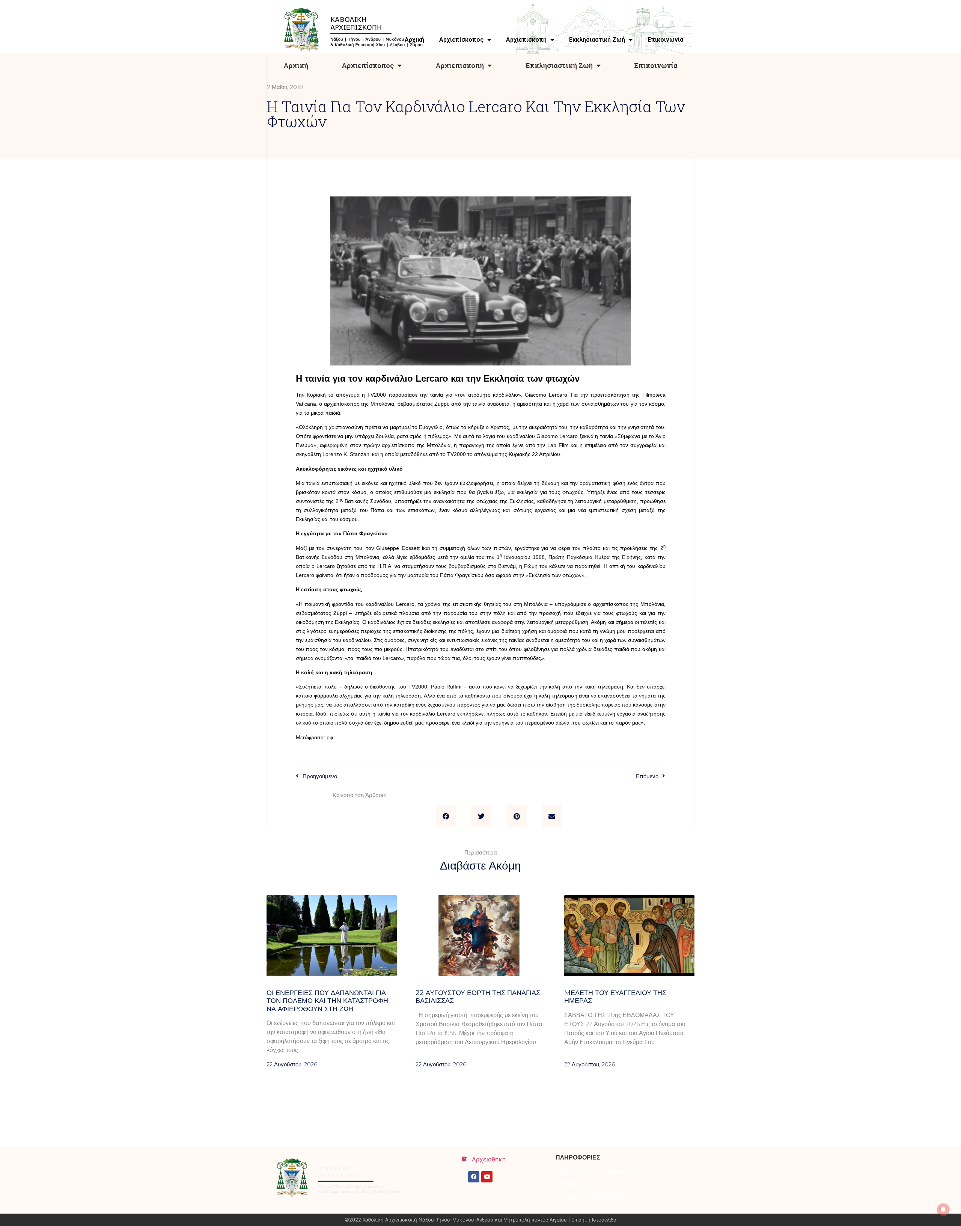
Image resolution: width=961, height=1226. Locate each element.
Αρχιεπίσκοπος (368, 65)
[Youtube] (487, 1176)
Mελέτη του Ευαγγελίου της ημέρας (615, 997)
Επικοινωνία (656, 65)
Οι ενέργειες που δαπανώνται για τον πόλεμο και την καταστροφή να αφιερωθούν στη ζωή (327, 1001)
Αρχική (295, 65)
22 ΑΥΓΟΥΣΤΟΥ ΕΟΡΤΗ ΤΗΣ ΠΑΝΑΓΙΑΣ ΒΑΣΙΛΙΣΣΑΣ (478, 997)
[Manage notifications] (943, 1209)
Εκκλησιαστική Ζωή (559, 65)
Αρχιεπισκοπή (459, 65)
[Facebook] (473, 1176)
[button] (446, 816)
